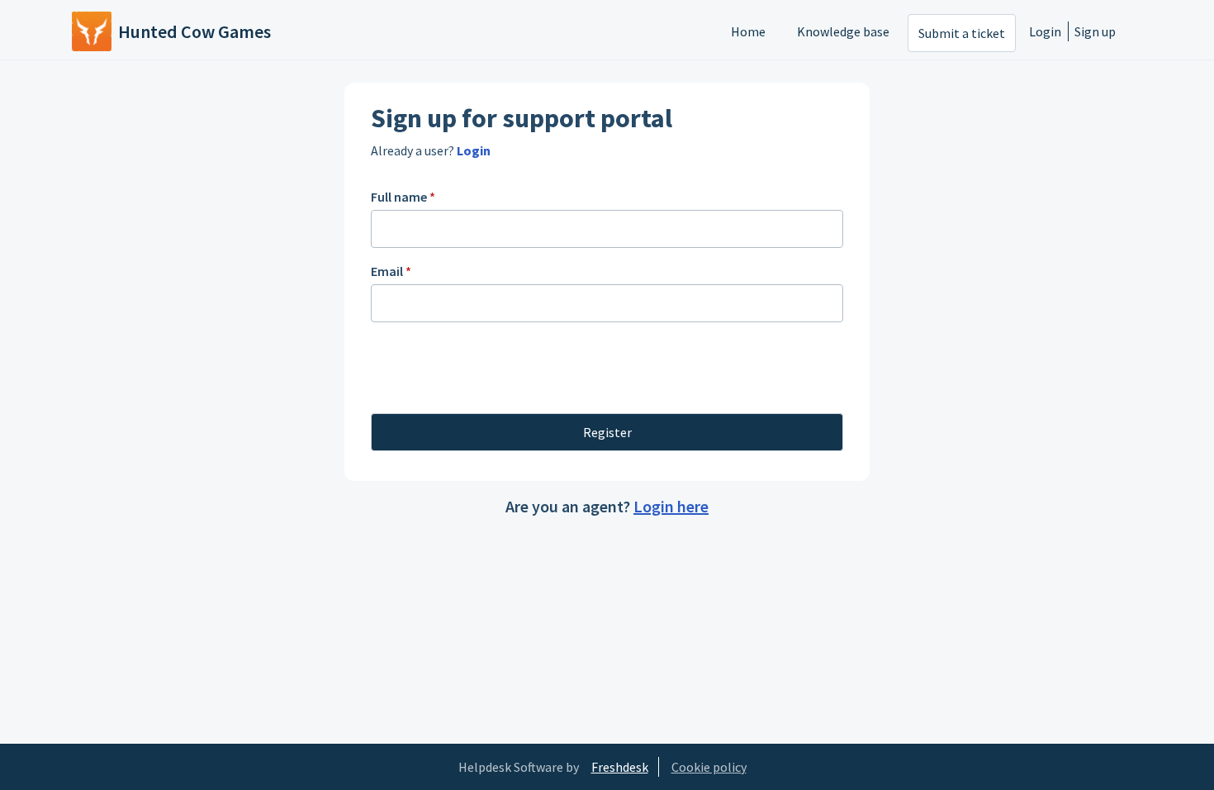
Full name (403, 196)
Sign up (1095, 31)
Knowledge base (843, 31)
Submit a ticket (961, 33)
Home (748, 31)
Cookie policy (709, 767)
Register (607, 432)
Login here (671, 506)
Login (1045, 31)
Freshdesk (619, 767)
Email (391, 271)
